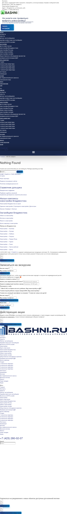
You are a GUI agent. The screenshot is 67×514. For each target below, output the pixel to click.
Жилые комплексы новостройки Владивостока (13, 199)
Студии (2, 362)
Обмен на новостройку (6, 215)
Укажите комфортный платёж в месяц (11, 284)
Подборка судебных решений (8, 193)
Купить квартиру (4, 360)
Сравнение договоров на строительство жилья (13, 195)
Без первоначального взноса (8, 376)
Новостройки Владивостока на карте (10, 203)
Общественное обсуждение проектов (10, 356)
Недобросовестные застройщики (9, 342)
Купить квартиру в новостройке (9, 223)
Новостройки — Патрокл (7, 236)
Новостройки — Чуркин (6, 241)
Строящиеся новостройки (21, 206)
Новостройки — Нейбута (7, 234)
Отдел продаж (4, 381)
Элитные (14, 209)
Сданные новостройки (6, 206)
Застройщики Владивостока (13, 212)
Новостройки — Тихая (6, 244)
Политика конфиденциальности (9, 184)
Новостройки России (6, 351)
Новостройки (3, 346)
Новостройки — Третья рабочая (9, 247)
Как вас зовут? (4, 268)
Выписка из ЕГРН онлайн (7, 344)
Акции (1, 383)
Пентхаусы (3, 370)
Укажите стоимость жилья (8, 279)
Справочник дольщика (11, 187)
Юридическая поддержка (7, 190)
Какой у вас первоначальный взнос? (11, 281)
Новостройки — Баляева (7, 228)
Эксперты (2, 337)
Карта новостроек (5, 348)
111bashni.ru (14, 252)
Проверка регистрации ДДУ (8, 358)
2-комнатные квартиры (6, 365)
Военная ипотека (5, 377)
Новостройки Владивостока (8, 349)
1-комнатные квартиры (6, 363)
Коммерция (3, 372)
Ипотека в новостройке (6, 218)
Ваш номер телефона (6, 271)
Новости (2, 339)
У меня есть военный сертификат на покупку (14, 293)
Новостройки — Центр (6, 249)
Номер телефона (5, 305)
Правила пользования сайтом (8, 181)
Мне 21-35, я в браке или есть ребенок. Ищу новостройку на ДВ (21, 288)
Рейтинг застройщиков (6, 341)
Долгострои (33, 206)
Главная (2, 336)
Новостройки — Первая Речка (8, 239)
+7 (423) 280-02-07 (61, 155)
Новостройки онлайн (6, 355)
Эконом (2, 209)
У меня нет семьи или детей (37, 293)
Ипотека (2, 374)
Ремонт (2, 379)
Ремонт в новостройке (6, 221)
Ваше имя (3, 303)
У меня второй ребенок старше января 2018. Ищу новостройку (19, 290)
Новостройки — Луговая (7, 231)
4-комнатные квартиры (6, 369)
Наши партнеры (4, 178)
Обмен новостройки (5, 353)
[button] (33, 385)
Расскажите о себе (6, 286)
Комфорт (8, 209)
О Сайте (2, 176)
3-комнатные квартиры (6, 367)
